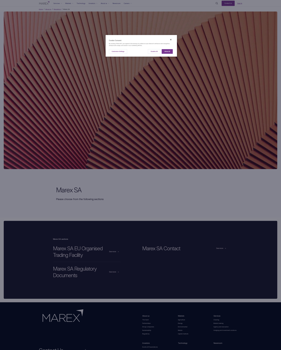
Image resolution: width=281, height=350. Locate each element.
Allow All (167, 51)
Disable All (154, 51)
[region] (141, 46)
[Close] (170, 39)
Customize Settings (118, 51)
